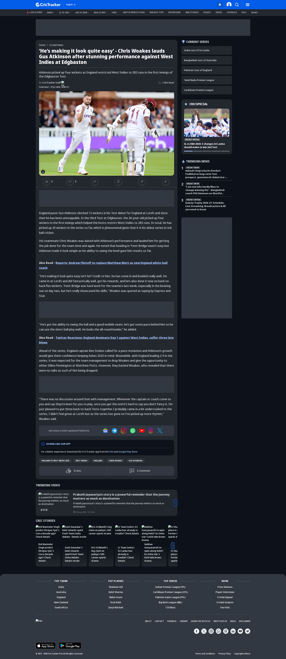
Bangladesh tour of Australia (200, 60)
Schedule (232, 12)
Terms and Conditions (205, 653)
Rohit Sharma (116, 592)
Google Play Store (127, 451)
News (50, 12)
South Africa (61, 607)
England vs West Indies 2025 (55, 460)
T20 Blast (170, 607)
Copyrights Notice (242, 653)
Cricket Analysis (225, 602)
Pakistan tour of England (198, 70)
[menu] (247, 4)
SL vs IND (64, 12)
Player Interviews (224, 592)
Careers (184, 621)
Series (218, 12)
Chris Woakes (115, 460)
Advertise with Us (200, 621)
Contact (159, 621)
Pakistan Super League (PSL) (170, 597)
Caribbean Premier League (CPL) (170, 592)
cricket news (56, 45)
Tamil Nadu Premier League (199, 80)
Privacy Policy (224, 653)
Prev (38, 503)
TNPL (114, 12)
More (254, 12)
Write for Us (220, 621)
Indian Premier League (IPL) (170, 587)
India (61, 587)
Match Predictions (134, 12)
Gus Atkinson (135, 460)
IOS (111, 451)
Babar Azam (115, 597)
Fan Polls (225, 607)
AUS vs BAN (81, 12)
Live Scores (36, 12)
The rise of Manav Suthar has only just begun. (106, 495)
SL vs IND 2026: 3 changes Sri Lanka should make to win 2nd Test (204, 145)
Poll (244, 12)
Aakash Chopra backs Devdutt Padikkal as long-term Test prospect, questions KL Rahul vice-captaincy (205, 174)
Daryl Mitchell (115, 607)
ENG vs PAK (99, 12)
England (98, 460)
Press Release (224, 587)
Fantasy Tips (156, 12)
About (148, 621)
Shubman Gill (116, 587)
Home (42, 45)
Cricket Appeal (225, 597)
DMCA (233, 621)
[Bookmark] (118, 181)
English (69, 4)
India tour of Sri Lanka (196, 50)
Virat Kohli (115, 602)
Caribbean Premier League (198, 90)
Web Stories (192, 12)
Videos (207, 12)
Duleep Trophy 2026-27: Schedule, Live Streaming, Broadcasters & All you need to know (205, 206)
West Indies (81, 460)
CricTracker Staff (50, 82)
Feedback (171, 621)
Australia (61, 592)
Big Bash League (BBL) (170, 602)
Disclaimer (244, 621)
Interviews (174, 12)
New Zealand (61, 602)
